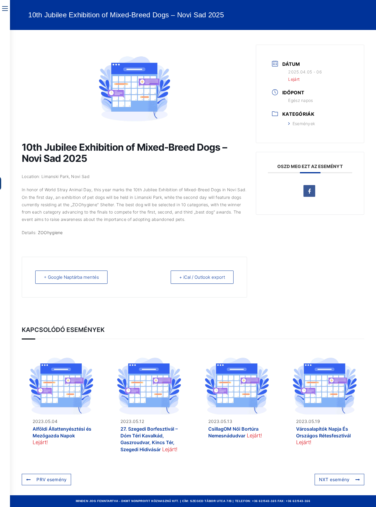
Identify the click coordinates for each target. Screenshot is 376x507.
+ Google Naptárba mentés (71, 277)
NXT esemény (334, 479)
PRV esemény (51, 479)
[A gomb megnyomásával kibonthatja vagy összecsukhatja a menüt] (5, 8)
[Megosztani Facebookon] (309, 191)
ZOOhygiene (50, 232)
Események (304, 123)
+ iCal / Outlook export (202, 277)
